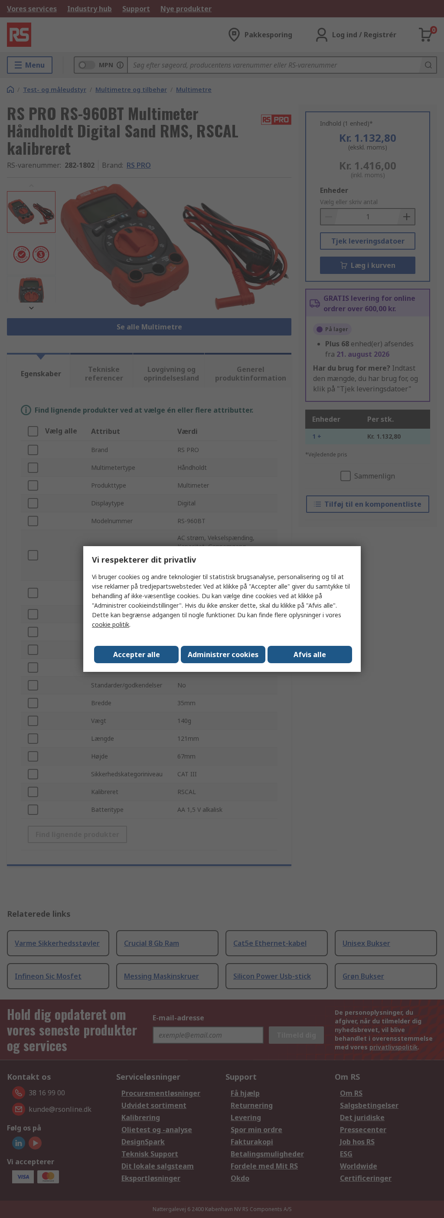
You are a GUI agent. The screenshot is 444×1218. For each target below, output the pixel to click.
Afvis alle (310, 654)
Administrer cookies (223, 654)
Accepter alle (136, 654)
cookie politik (110, 624)
